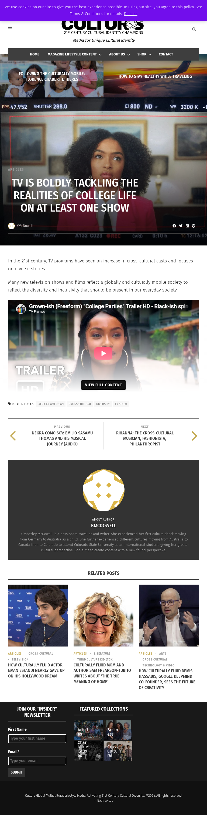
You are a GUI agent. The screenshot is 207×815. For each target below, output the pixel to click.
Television (20, 659)
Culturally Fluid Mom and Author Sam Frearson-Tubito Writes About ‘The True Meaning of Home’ (102, 673)
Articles (16, 169)
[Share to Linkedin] (187, 226)
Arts (163, 653)
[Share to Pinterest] (193, 226)
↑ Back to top (103, 800)
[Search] (194, 29)
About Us (117, 54)
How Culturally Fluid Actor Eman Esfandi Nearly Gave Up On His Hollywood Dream (36, 670)
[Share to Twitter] (180, 226)
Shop (141, 54)
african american (51, 404)
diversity (103, 404)
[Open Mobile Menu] (13, 29)
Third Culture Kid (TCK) (95, 659)
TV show (121, 404)
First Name (17, 729)
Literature (102, 653)
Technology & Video (159, 665)
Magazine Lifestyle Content (72, 54)
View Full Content (103, 384)
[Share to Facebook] (174, 226)
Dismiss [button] (130, 14)
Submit (17, 772)
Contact (166, 54)
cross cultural (80, 404)
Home (34, 54)
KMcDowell (25, 226)
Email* (13, 752)
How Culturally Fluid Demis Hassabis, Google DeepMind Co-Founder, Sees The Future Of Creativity (167, 679)
